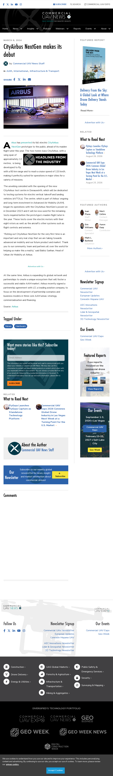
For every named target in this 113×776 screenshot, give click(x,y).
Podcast (47, 28)
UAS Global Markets (57, 667)
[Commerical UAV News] (12, 607)
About (103, 28)
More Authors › (95, 248)
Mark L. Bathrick (89, 239)
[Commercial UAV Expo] (102, 610)
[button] (14, 79)
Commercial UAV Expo (98, 4)
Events (89, 28)
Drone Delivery (18, 674)
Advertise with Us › (36, 266)
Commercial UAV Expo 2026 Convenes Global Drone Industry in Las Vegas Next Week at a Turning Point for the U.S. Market (53, 415)
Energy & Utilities (20, 681)
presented (26, 142)
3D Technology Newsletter (94, 319)
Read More (86, 110)
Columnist (89, 243)
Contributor (104, 230)
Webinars (60, 28)
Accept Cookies (55, 770)
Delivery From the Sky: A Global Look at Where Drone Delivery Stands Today (94, 97)
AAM (9, 71)
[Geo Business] (87, 719)
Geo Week (85, 339)
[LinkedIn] (12, 4)
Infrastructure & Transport (44, 71)
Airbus (13, 142)
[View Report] (86, 380)
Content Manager (103, 219)
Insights (30, 28)
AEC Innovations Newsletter (59, 643)
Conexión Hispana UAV (92, 299)
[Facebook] (3, 4)
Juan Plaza (87, 213)
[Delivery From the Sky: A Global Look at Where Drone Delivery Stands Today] (94, 65)
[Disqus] (36, 537)
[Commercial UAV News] (63, 719)
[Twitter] (7, 4)
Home (5, 28)
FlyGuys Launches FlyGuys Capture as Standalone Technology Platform (20, 412)
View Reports (95, 389)
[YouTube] (16, 4)
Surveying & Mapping (92, 685)
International (21, 71)
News (15, 28)
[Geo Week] (30, 732)
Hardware (21, 326)
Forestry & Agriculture (57, 674)
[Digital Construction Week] (56, 746)
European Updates (90, 295)
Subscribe (14, 383)
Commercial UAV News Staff (28, 63)
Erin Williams (89, 226)
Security (86, 678)
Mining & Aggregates (57, 693)
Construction (17, 667)
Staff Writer (88, 219)
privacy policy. (12, 764)
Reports (77, 28)
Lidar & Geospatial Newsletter (58, 646)
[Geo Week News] (83, 732)
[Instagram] (21, 4)
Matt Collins (102, 213)
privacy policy (15, 378)
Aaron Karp (102, 226)
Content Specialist (89, 232)
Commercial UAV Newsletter (59, 630)
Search (76, 4)
